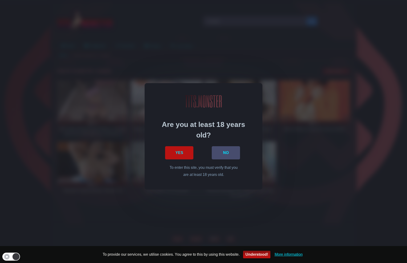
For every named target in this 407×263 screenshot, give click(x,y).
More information (289, 254)
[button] (11, 257)
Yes (179, 153)
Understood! (256, 254)
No (226, 153)
